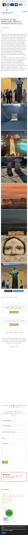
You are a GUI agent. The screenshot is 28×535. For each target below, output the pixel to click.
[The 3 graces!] (14, 144)
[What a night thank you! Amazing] (14, 223)
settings (10, 530)
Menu (25, 11)
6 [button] (11, 405)
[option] (14, 350)
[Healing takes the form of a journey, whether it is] (14, 249)
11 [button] (20, 405)
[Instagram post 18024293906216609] (14, 196)
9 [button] (16, 405)
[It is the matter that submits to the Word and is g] (14, 91)
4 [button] (7, 405)
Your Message (5, 443)
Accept (4, 532)
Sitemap (4, 503)
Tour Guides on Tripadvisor (7, 493)
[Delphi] (14, 276)
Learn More (14, 312)
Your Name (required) (6, 420)
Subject (3, 438)
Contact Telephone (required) (8, 432)
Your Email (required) (6, 425)
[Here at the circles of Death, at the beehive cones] (14, 117)
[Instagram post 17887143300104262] (14, 170)
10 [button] (18, 405)
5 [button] (9, 405)
